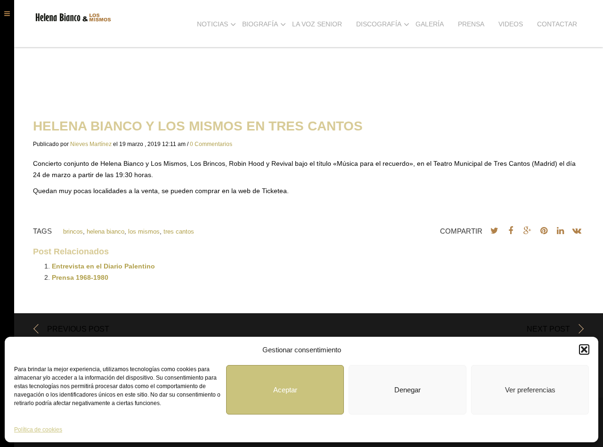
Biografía (260, 24)
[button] (584, 349)
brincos (73, 231)
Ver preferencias (530, 390)
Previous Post (78, 329)
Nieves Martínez (91, 144)
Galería (430, 24)
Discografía (378, 24)
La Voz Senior (317, 24)
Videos (510, 24)
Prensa (471, 24)
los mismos (144, 231)
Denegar (407, 390)
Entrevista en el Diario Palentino (103, 266)
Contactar (557, 24)
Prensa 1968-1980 (80, 277)
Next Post (548, 329)
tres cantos (178, 231)
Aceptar (285, 390)
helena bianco (105, 231)
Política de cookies (38, 429)
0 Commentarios (211, 144)
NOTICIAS (212, 24)
